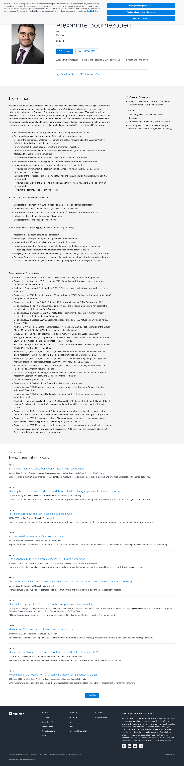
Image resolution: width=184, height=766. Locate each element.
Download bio (67, 74)
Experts (45, 735)
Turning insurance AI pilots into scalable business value (41, 513)
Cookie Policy (92, 11)
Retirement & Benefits (78, 731)
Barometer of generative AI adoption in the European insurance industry (50, 604)
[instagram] (141, 746)
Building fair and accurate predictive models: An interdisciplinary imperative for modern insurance (65, 491)
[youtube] (135, 746)
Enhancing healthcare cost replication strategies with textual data (46, 468)
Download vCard (92, 74)
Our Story (46, 717)
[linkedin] (129, 746)
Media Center (47, 726)
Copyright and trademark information (18, 755)
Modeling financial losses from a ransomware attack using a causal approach (53, 674)
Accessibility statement (75, 755)
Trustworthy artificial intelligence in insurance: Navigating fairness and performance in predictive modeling (70, 581)
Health (71, 726)
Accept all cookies (140, 18)
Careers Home (101, 717)
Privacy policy (43, 755)
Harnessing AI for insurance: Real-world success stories (41, 629)
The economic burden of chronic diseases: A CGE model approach (47, 559)
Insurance (73, 717)
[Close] (180, 11)
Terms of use (34, 755)
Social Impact (47, 722)
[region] (92, 12)
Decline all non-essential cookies (140, 12)
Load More (92, 695)
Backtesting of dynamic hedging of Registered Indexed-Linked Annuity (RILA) (53, 652)
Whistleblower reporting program (58, 755)
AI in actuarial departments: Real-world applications (39, 536)
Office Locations (48, 731)
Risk (70, 722)
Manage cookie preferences (140, 6)
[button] (124, 746)
